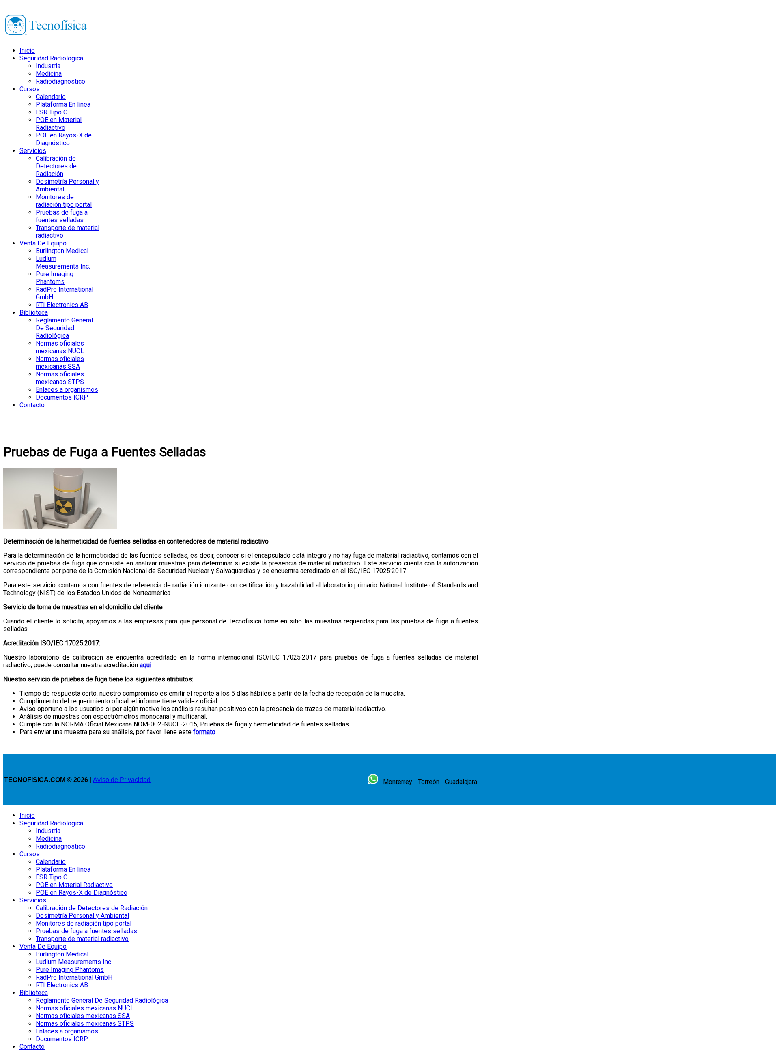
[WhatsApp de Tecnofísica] (373, 782)
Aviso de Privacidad (122, 779)
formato (204, 732)
